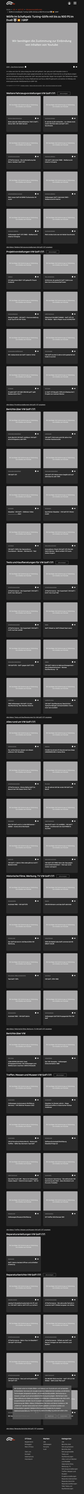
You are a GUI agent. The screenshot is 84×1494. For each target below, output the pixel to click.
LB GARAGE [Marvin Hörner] (15, 194)
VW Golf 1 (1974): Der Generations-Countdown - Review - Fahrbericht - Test (22, 550)
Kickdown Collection (50, 156)
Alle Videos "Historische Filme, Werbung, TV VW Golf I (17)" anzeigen (29, 1029)
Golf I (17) (21, 9)
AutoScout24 (48, 434)
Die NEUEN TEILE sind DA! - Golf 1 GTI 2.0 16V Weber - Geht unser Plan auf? (60, 1380)
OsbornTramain (49, 938)
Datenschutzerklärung (22, 1411)
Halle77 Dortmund (49, 314)
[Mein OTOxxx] (69, 3)
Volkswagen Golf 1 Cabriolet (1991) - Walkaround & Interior (57, 198)
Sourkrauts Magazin (50, 118)
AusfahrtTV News (49, 700)
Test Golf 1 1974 (13, 979)
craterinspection (49, 1213)
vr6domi (10, 276)
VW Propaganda (49, 1013)
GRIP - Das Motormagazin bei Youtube (52, 85)
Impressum (29, 1459)
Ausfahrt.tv (11, 700)
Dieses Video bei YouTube (36, 85)
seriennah (10, 859)
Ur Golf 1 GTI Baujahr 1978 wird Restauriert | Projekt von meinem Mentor (59, 393)
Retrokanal (11, 821)
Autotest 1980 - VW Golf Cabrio (19, 1016)
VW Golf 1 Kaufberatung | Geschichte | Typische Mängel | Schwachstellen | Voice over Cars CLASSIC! (59, 705)
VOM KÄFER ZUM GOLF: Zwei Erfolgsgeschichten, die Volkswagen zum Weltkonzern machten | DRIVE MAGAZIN (22, 1063)
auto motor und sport (50, 545)
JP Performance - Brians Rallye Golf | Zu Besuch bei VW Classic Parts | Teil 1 (21, 788)
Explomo (47, 746)
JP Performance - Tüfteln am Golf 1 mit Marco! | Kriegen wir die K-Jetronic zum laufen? (58, 1342)
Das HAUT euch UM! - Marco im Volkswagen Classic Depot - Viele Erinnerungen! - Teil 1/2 (23, 1180)
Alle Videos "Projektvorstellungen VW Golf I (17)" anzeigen (25, 405)
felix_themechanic (49, 276)
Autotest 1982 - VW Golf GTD (18, 904)
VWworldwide (48, 1058)
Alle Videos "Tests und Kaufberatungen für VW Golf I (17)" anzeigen (29, 717)
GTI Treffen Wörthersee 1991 (54, 1217)
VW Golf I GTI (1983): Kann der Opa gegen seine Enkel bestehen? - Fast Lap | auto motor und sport (59, 865)
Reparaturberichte (68, 1481)
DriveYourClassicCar (13, 314)
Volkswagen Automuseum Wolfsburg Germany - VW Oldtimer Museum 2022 (21, 1104)
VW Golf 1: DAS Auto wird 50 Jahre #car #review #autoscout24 (58, 438)
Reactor (47, 901)
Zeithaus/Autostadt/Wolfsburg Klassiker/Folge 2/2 (56, 1142)
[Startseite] (10, 1439)
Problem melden (24, 85)
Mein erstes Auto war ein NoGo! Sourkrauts (60, 234)
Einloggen (28, 1444)
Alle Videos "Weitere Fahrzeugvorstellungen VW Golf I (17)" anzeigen (29, 247)
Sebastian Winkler (12, 1299)
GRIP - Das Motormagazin (15, 67)
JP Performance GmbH (14, 156)
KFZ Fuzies (47, 388)
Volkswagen (47, 1444)
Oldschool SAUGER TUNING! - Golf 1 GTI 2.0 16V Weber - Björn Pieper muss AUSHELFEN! (60, 318)
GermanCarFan (12, 901)
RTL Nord (47, 784)
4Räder (47, 662)
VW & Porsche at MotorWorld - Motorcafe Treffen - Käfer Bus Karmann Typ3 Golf (22, 1142)
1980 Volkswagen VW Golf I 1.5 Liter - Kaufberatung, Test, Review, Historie (20, 705)
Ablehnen (51, 1416)
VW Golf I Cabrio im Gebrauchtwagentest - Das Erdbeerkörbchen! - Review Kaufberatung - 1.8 (59, 667)
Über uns (28, 1452)
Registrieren (29, 1442)
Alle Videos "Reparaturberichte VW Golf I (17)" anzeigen (24, 1429)
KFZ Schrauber (48, 351)
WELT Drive (11, 1058)
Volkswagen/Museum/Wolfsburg (19, 1217)
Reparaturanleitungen (69, 1484)
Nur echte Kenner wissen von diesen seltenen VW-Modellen (20, 751)
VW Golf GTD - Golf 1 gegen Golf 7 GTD (21, 665)
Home (8, 9)
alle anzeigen (64, 93)
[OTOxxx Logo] (10, 3)
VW (14, 9)
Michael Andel (11, 938)
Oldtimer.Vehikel (12, 746)
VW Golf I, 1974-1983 (51, 979)
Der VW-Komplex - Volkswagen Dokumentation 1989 (56, 1063)
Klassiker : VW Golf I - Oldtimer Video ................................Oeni (20, 513)
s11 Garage (10, 388)
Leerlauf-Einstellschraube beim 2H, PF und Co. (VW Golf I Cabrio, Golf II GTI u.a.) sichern (23, 1304)
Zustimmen (63, 1416)
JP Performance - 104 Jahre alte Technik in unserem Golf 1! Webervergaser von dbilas (59, 1304)
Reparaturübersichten (69, 1479)
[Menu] (75, 3)
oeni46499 (10, 508)
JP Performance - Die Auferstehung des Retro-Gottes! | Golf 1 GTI (22, 161)
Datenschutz (29, 1457)
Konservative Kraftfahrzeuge (15, 351)
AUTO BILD (11, 545)
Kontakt (27, 1454)
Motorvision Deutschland (14, 434)
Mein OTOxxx (29, 1447)
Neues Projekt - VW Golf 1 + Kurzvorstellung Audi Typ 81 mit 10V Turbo (23, 318)
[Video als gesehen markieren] (76, 67)
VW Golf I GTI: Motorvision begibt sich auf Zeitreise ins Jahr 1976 (59, 476)
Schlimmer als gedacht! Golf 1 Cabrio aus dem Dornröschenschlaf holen (59, 281)
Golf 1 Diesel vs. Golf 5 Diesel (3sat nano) (58, 628)
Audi (44, 1449)
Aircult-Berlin (11, 1100)
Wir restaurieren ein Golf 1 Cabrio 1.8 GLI (21, 355)
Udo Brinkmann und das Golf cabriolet (58, 904)
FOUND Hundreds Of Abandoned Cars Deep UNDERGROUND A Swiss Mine (60, 751)
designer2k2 (11, 1259)
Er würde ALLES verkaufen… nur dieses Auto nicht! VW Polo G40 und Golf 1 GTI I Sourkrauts (60, 124)
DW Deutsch (48, 508)
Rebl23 (46, 624)
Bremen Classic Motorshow (15, 118)
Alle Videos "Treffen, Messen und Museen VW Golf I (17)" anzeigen (28, 1230)
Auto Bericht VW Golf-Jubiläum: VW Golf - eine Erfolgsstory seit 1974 (22, 438)
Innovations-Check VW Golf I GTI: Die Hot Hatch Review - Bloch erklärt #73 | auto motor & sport (59, 551)
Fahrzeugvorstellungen (34, 9)
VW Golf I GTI (12, 475)
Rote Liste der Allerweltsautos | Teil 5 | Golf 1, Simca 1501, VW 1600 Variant (23, 123)
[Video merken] (74, 67)
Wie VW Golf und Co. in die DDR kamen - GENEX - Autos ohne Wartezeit (22, 825)
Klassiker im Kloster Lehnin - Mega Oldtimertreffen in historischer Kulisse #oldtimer (58, 1105)
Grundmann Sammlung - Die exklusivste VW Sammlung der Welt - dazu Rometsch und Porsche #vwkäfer (60, 1181)
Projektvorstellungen (69, 1476)
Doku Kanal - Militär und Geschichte (17, 975)
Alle (44, 1442)
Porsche (46, 1447)
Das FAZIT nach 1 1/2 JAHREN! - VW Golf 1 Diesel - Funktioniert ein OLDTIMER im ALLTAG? (59, 826)
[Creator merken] (25, 67)
